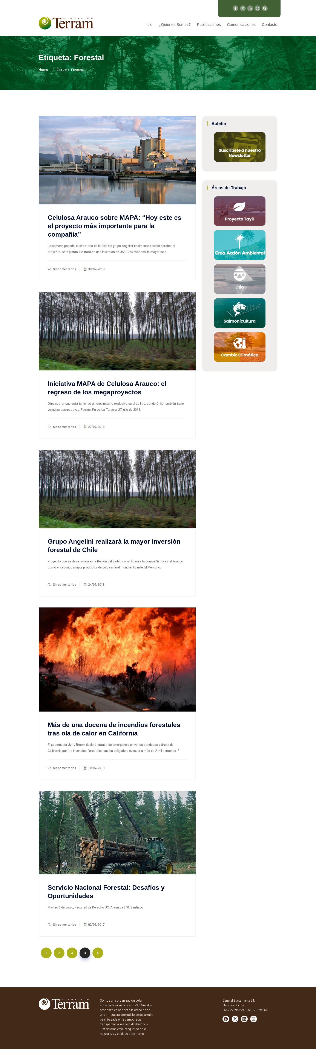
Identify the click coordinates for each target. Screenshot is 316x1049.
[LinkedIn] (250, 8)
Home (43, 70)
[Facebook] (235, 8)
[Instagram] (257, 8)
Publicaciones (209, 24)
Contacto (269, 24)
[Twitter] (243, 8)
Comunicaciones (241, 24)
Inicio (147, 24)
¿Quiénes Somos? (175, 24)
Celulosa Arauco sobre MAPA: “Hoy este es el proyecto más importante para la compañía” (114, 226)
